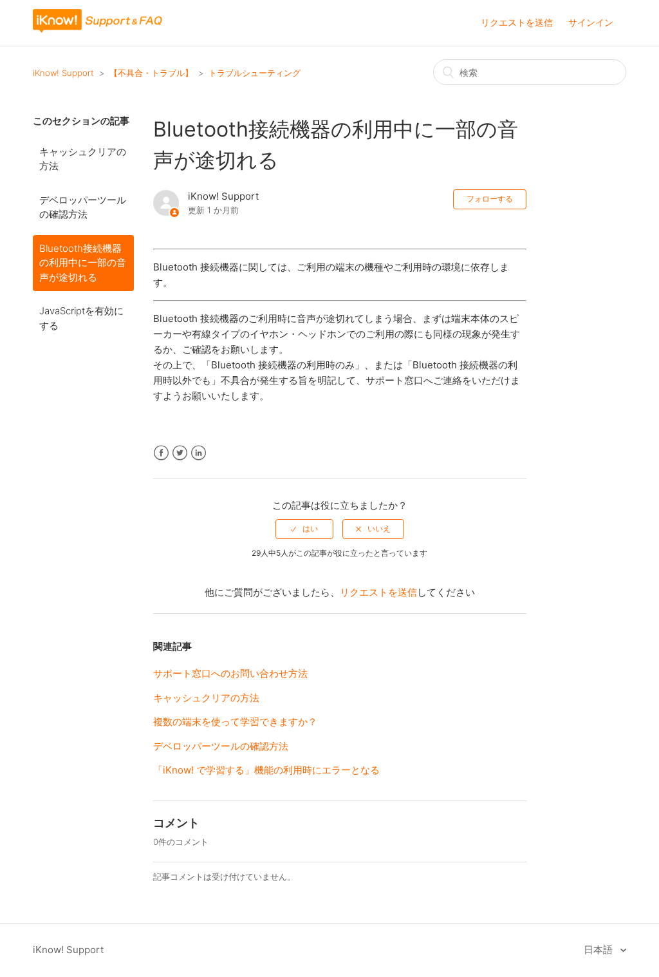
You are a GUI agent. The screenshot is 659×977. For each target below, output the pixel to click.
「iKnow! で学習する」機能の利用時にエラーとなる (266, 770)
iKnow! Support (63, 73)
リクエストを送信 (517, 22)
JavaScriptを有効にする (81, 318)
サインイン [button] (590, 22)
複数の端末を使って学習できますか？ (235, 722)
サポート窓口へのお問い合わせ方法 (230, 673)
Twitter (180, 453)
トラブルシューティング (255, 73)
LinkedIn (198, 453)
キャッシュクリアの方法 (82, 159)
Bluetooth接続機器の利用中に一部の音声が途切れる (82, 262)
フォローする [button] (490, 199)
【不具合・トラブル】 (151, 73)
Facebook (161, 453)
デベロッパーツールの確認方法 (82, 207)
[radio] (304, 528)
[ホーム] (98, 29)
